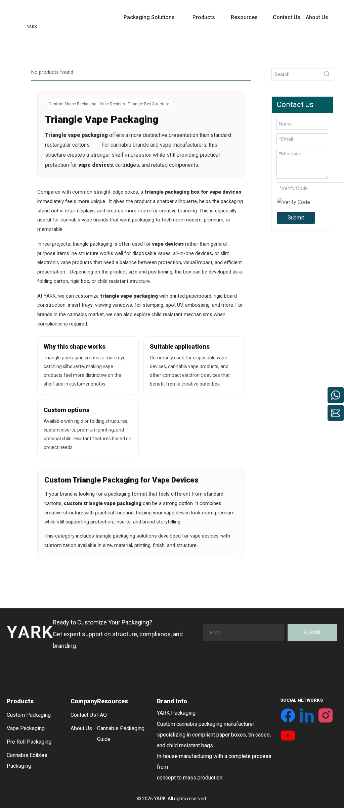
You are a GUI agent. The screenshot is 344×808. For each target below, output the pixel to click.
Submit (296, 217)
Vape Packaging (26, 728)
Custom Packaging (29, 715)
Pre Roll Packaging (29, 742)
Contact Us (83, 715)
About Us (81, 728)
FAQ (102, 715)
